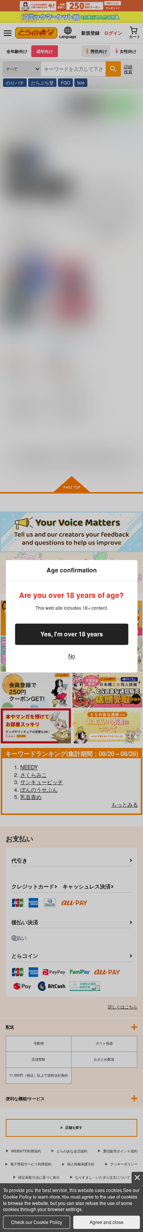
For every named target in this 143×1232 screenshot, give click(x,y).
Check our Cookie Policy (36, 1222)
